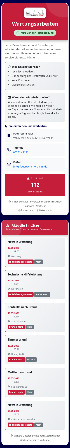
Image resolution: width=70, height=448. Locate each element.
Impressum (27, 210)
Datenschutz (45, 210)
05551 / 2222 (21, 152)
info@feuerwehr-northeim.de (30, 166)
